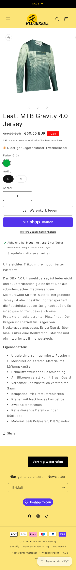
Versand (23, 140)
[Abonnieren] (63, 487)
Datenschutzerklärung (36, 546)
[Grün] (6, 163)
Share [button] (11, 433)
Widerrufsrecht (50, 552)
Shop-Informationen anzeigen (28, 253)
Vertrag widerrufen (48, 462)
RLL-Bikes (36, 541)
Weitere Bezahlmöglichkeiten (38, 231)
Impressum (59, 546)
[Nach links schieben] (29, 107)
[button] (8, 19)
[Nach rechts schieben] (47, 107)
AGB (65, 552)
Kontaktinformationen (24, 552)
